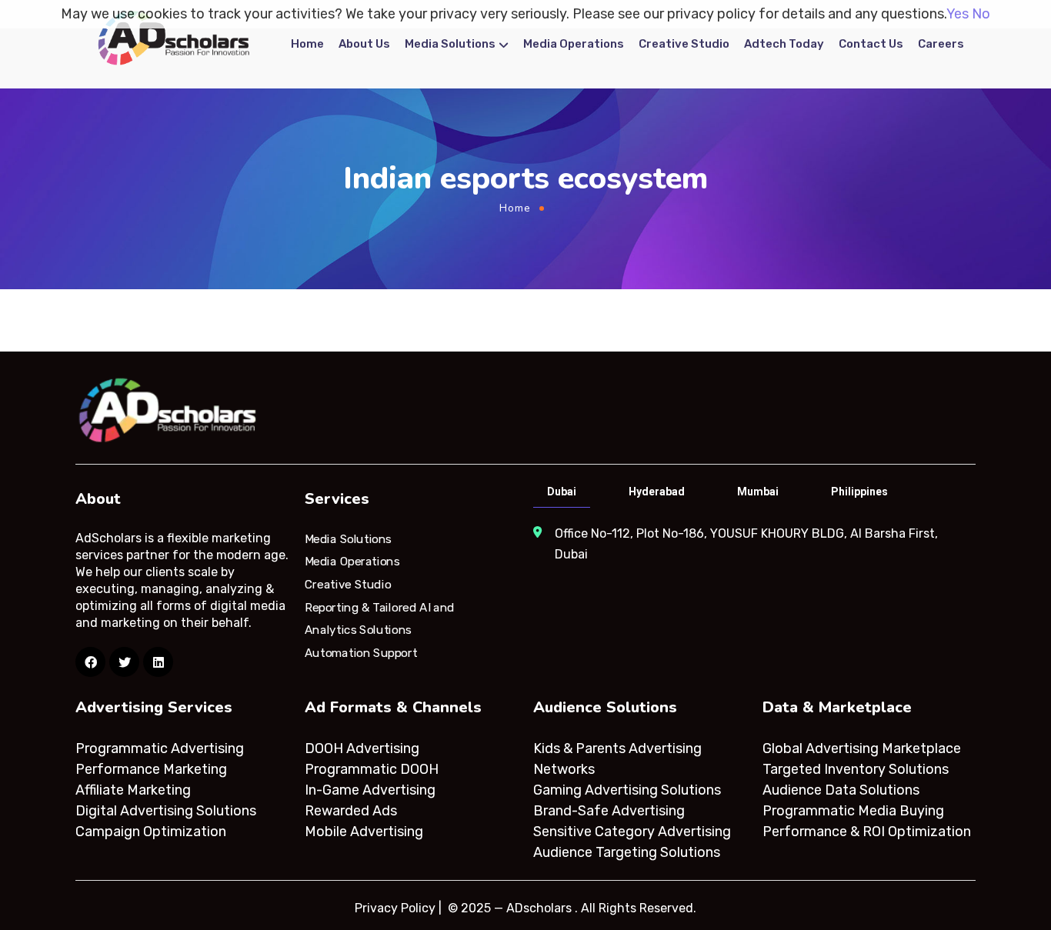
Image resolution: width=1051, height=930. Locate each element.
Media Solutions (450, 44)
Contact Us (871, 44)
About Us (364, 44)
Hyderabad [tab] (657, 491)
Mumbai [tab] (758, 491)
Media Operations (573, 44)
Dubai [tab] (561, 491)
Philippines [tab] (859, 491)
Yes (957, 13)
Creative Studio (684, 44)
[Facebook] (90, 662)
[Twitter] (124, 662)
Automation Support (361, 653)
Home (307, 44)
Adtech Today (784, 44)
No (981, 13)
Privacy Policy (395, 908)
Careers (941, 44)
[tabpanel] (753, 544)
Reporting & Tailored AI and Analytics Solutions (380, 618)
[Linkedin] (158, 662)
